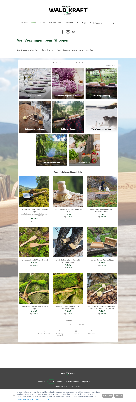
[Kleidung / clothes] (68, 113)
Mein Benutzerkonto (44, 334)
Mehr (50, 399)
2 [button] (70, 324)
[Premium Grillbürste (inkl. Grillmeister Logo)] (34, 191)
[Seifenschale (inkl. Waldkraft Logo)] (102, 242)
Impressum (40, 399)
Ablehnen (118, 396)
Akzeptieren (107, 396)
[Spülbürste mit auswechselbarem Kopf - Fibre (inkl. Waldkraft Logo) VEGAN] (102, 288)
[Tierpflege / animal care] (101, 113)
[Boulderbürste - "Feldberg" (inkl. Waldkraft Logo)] (68, 288)
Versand (35, 221)
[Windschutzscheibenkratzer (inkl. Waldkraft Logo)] (68, 242)
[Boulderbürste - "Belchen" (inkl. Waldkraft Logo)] (34, 288)
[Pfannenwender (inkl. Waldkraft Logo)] (34, 242)
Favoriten (76, 334)
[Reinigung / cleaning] (101, 80)
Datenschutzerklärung (25, 399)
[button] (83, 325)
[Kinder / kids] (84, 146)
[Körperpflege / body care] (68, 80)
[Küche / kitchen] (34, 80)
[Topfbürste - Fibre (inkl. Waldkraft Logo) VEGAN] (68, 191)
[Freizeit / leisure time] (51, 146)
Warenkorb (91, 334)
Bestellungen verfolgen (60, 335)
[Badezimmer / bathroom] (34, 113)
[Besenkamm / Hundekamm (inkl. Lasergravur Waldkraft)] (102, 191)
